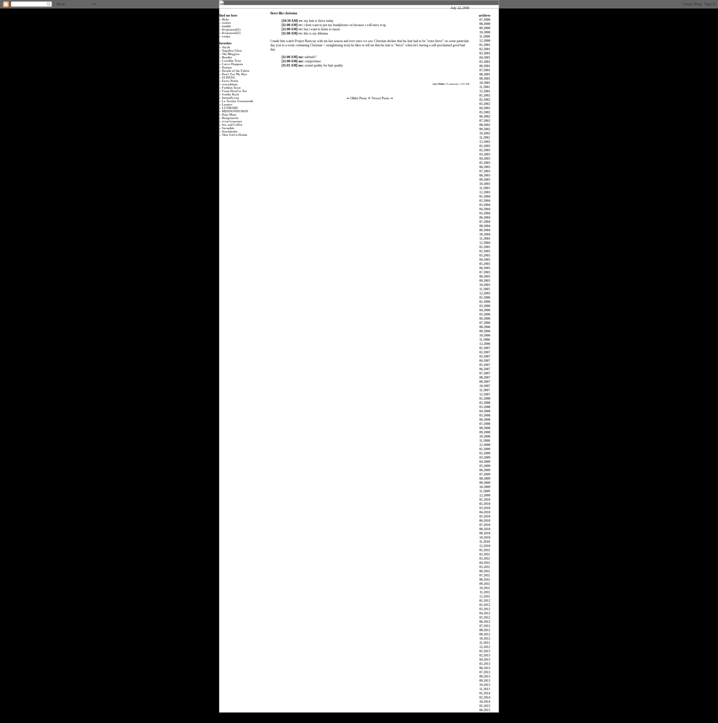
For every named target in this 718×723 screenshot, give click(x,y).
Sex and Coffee (232, 124)
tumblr (226, 26)
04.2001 (484, 58)
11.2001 (484, 87)
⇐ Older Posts (357, 98)
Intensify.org (230, 97)
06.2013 (484, 668)
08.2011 (484, 580)
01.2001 (484, 45)
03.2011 (484, 558)
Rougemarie (230, 118)
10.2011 (484, 588)
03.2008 (484, 407)
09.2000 (484, 28)
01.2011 (484, 550)
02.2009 (484, 453)
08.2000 (484, 24)
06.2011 (484, 571)
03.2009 (484, 457)
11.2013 (484, 689)
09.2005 (484, 281)
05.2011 (484, 567)
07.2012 (484, 626)
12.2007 (484, 394)
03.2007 (484, 356)
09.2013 (484, 681)
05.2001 (484, 62)
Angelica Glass (232, 50)
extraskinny (230, 84)
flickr (225, 19)
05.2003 (484, 163)
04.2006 (484, 310)
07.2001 (484, 70)
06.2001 (484, 66)
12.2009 (484, 495)
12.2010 (484, 546)
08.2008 (484, 428)
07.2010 (484, 525)
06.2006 (484, 319)
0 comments (452, 84)
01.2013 (484, 651)
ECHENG (228, 77)
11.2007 (484, 390)
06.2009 (484, 470)
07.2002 (484, 121)
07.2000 (484, 20)
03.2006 (484, 306)
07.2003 (484, 171)
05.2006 (484, 314)
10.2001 (484, 83)
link (435, 84)
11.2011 (485, 592)
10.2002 (484, 133)
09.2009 (484, 483)
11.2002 (484, 137)
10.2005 (484, 285)
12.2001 (484, 91)
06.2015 (484, 710)
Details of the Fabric (236, 70)
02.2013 (484, 655)
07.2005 (484, 272)
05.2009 (484, 466)
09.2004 (484, 230)
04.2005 (484, 260)
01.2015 (484, 706)
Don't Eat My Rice (234, 74)
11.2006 (484, 340)
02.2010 (484, 504)
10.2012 (484, 638)
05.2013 (484, 664)
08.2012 (484, 630)
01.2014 (484, 693)
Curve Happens (232, 64)
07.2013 (484, 672)
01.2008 (484, 399)
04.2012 (484, 613)
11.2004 (484, 239)
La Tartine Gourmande (237, 101)
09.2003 (484, 180)
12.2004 (484, 243)
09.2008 (484, 432)
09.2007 (484, 382)
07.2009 (484, 474)
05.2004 (484, 213)
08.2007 (484, 377)
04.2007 (484, 361)
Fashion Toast (231, 87)
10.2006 (484, 335)
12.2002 (484, 142)
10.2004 (484, 234)
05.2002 (484, 112)
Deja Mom (229, 114)
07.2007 (484, 373)
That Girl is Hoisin (234, 134)
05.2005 (484, 264)
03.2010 (484, 508)
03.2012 (484, 609)
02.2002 (484, 100)
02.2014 (484, 697)
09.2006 (484, 331)
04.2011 (484, 563)
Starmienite (230, 131)
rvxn (225, 121)
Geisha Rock (230, 94)
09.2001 (484, 79)
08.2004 (484, 226)
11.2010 (484, 542)
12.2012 (484, 647)
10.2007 (484, 386)
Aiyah (226, 47)
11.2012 (484, 643)
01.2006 (484, 297)
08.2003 (484, 175)
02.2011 (484, 554)
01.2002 (484, 95)
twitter (226, 22)
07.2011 (484, 575)
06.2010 (484, 521)
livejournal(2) (231, 33)
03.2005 (484, 255)
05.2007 (484, 365)
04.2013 (484, 660)
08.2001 (484, 74)
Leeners (227, 104)
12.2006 (484, 344)
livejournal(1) (231, 29)
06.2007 (484, 369)
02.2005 (484, 251)
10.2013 (484, 685)
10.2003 (484, 184)
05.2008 (484, 415)
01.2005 (484, 247)
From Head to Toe (234, 91)
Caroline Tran (231, 60)
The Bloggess (230, 54)
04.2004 (484, 209)
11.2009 (484, 491)
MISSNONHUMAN (235, 111)
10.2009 (484, 487)
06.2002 (484, 116)
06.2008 (484, 420)
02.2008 (484, 403)
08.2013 (484, 676)
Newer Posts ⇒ (382, 98)
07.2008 (484, 424)
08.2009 (484, 479)
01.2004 (484, 196)
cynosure (236, 121)
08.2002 (484, 125)
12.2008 (484, 445)
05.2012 (484, 617)
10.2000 (484, 32)
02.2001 (484, 49)
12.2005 (484, 293)
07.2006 (484, 323)
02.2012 (484, 605)
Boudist (227, 57)
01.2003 (484, 146)
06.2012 (484, 622)
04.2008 (484, 411)
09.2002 (484, 129)
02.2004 (484, 201)
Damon (227, 67)
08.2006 (484, 327)
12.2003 (484, 192)
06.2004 (484, 217)
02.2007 (484, 352)
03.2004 (484, 205)
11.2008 (484, 441)
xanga (226, 36)
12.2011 (484, 596)
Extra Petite (230, 81)
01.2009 (484, 449)
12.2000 (484, 41)
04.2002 (484, 108)
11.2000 (484, 36)
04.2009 (484, 462)
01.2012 (484, 601)
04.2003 (484, 159)
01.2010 (484, 500)
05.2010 (484, 516)
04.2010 (484, 512)
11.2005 (484, 289)
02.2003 (484, 150)
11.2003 (484, 188)
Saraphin (228, 128)
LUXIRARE (230, 107)
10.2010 (484, 537)
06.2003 (484, 167)
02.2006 (484, 302)
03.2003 (484, 154)
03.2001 (484, 53)
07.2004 (484, 222)
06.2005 (484, 268)
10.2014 (484, 702)
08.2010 (484, 529)
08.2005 (484, 276)
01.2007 (484, 348)
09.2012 (484, 634)
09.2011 (484, 584)
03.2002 (484, 104)
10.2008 (484, 436)
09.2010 (484, 533)
